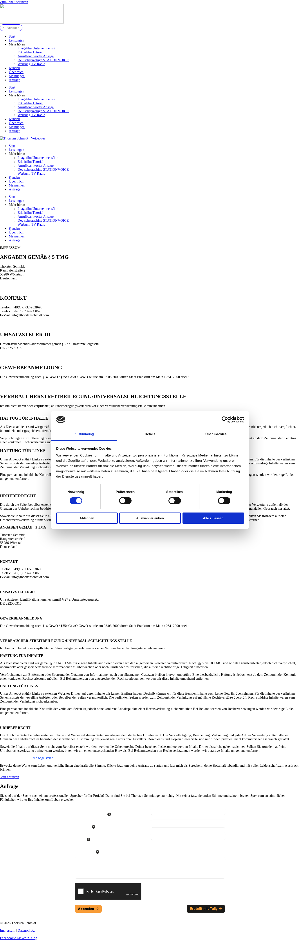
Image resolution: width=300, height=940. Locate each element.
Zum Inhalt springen (14, 2)
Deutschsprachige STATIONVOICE (43, 60)
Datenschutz (26, 930)
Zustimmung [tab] (84, 434)
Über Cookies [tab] (215, 434)
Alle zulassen (213, 518)
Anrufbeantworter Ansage (36, 56)
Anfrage (14, 80)
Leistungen (16, 40)
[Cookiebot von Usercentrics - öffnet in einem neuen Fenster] (225, 419)
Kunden (14, 68)
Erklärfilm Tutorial (30, 52)
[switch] (125, 500)
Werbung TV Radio (31, 64)
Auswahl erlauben (150, 518)
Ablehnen (87, 518)
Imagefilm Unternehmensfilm (38, 48)
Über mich (16, 72)
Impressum (7, 930)
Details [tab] (150, 434)
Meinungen (17, 76)
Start (12, 36)
